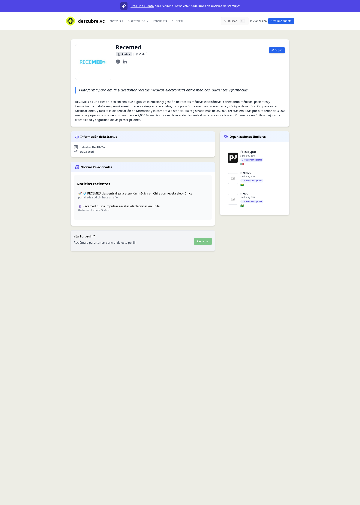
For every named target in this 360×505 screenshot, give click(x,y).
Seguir (278, 50)
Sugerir (178, 21)
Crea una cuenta (142, 6)
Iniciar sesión (258, 21)
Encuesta (160, 21)
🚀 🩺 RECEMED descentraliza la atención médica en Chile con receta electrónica (135, 193)
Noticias (116, 21)
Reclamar (203, 241)
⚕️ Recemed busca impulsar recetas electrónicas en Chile (119, 206)
